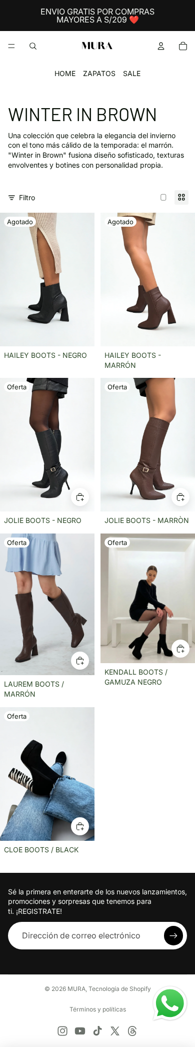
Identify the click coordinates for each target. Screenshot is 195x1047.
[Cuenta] (161, 46)
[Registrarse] (173, 935)
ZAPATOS (99, 73)
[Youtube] (80, 1031)
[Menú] (11, 46)
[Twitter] (115, 1031)
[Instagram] (62, 1031)
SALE (131, 73)
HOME (65, 73)
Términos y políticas (98, 1009)
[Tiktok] (98, 1031)
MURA (77, 988)
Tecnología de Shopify (119, 988)
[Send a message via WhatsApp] (170, 1003)
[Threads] (132, 1031)
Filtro (27, 197)
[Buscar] (33, 46)
